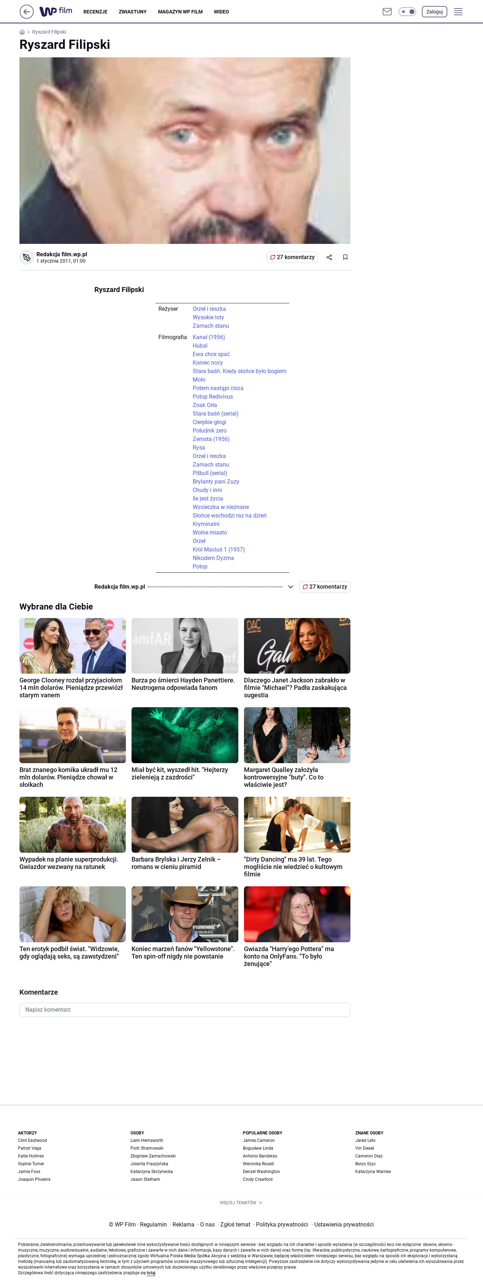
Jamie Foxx (29, 1171)
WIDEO (221, 12)
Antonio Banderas (260, 1156)
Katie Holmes (31, 1156)
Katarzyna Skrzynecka (151, 1171)
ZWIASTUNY (133, 12)
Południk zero (210, 430)
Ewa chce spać (211, 354)
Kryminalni (206, 524)
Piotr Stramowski (146, 1148)
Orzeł (199, 541)
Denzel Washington (261, 1171)
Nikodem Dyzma (213, 558)
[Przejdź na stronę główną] (26, 16)
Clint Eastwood (32, 1140)
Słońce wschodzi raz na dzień (230, 515)
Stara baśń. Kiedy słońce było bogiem (239, 371)
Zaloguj (434, 12)
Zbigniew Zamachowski (153, 1156)
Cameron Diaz (369, 1156)
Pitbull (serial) (210, 473)
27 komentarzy (296, 257)
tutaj (151, 1272)
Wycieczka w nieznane (221, 507)
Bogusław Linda (258, 1148)
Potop (200, 566)
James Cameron (259, 1140)
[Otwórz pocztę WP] (387, 11)
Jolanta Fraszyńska (149, 1163)
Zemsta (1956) (211, 439)
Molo (199, 379)
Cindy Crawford (258, 1179)
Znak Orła (205, 405)
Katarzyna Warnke (373, 1171)
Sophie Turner (31, 1163)
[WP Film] (61, 11)
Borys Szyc (365, 1163)
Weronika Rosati (258, 1163)
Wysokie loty (208, 317)
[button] (407, 11)
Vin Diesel (364, 1148)
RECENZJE (95, 12)
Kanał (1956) (209, 337)
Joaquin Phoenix (34, 1179)
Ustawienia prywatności (343, 1224)
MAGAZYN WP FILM (180, 12)
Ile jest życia (208, 498)
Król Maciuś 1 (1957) (219, 549)
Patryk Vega (29, 1148)
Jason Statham (145, 1179)
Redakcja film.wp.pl (61, 254)
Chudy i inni (207, 490)
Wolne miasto (210, 532)
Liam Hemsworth (146, 1140)
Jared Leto (365, 1140)
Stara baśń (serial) (216, 413)
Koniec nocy (208, 362)
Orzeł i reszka (209, 308)
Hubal (200, 345)
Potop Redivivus (213, 396)
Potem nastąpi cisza (218, 388)
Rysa (199, 447)
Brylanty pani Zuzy (216, 481)
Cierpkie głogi (209, 422)
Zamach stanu (211, 325)
